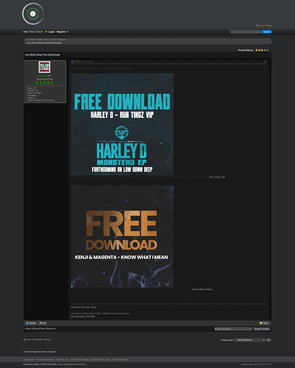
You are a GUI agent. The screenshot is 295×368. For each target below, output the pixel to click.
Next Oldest (33, 328)
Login (51, 31)
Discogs (86, 307)
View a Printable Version (38, 339)
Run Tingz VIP (217, 177)
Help (269, 25)
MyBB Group (57, 364)
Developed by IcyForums (75, 364)
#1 (265, 61)
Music (47, 39)
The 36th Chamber (34, 39)
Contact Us (29, 359)
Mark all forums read (100, 359)
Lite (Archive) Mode (80, 359)
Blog (94, 307)
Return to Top (62, 359)
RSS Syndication (120, 359)
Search (261, 25)
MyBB (36, 364)
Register (61, 31)
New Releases (59, 39)
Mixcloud (75, 307)
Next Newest (47, 328)
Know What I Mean (202, 289)
